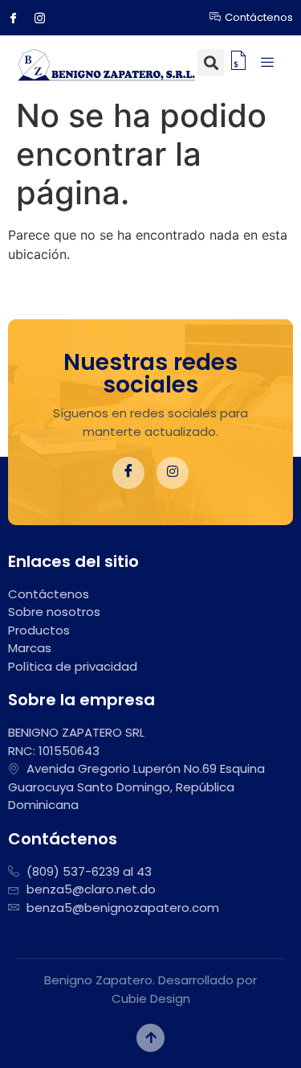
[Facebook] (19, 17)
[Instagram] (46, 17)
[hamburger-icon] (267, 63)
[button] (210, 62)
